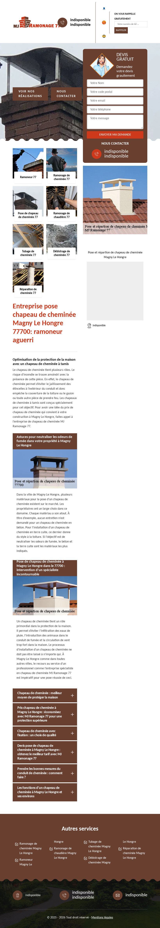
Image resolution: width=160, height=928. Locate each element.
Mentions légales (102, 917)
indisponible (80, 20)
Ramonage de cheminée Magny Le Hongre (31, 848)
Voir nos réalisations (30, 94)
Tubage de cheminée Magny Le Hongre (99, 846)
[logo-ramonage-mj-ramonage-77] (30, 22)
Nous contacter (66, 94)
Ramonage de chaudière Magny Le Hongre (65, 853)
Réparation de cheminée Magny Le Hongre (134, 853)
